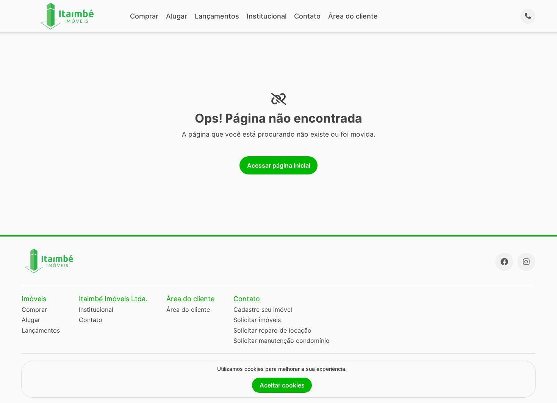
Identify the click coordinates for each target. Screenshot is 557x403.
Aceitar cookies (282, 385)
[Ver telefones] (527, 16)
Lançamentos (217, 16)
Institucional (266, 16)
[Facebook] (504, 262)
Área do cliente (353, 16)
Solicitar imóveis (257, 320)
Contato (307, 16)
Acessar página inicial (278, 165)
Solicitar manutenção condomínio (281, 340)
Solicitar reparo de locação (272, 330)
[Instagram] (526, 262)
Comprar (144, 16)
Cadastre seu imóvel (262, 309)
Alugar (176, 16)
